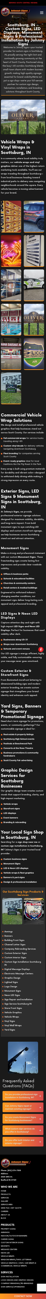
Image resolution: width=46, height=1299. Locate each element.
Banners (8, 936)
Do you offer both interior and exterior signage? (19, 1141)
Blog (3, 1218)
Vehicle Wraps (11, 1017)
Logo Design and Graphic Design (17, 1280)
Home (3, 1191)
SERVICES (5, 1198)
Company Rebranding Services (20, 949)
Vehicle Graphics (13, 1012)
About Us (5, 1215)
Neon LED (5, 1253)
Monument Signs (12, 991)
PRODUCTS (6, 1194)
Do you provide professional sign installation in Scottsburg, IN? (21, 1096)
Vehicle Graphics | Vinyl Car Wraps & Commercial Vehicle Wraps (18, 1264)
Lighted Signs (11, 982)
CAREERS (4, 1211)
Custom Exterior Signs (15, 953)
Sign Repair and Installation (18, 999)
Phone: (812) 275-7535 (11, 1171)
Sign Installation (10, 1277)
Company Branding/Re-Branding (17, 1283)
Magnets (5, 1246)
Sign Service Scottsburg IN (18, 1004)
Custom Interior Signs (15, 957)
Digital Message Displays (17, 969)
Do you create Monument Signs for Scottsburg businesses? (20, 1119)
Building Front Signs (14, 940)
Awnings (8, 931)
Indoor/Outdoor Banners (14, 1236)
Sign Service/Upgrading (13, 1287)
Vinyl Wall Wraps (13, 1025)
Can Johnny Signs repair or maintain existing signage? (18, 1107)
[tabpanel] (23, 1057)
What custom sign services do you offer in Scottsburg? (20, 1130)
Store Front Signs (13, 1008)
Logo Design (10, 986)
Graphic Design (12, 978)
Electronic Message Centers (18, 973)
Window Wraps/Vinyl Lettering (16, 1260)
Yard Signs (9, 1030)
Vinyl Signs (9, 1021)
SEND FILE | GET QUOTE (11, 1208)
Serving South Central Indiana (23, 3)
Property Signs (8, 1229)
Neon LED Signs (12, 995)
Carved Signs (7, 1239)
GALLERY (4, 1201)
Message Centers (9, 1250)
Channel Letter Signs (14, 944)
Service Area (7, 1205)
